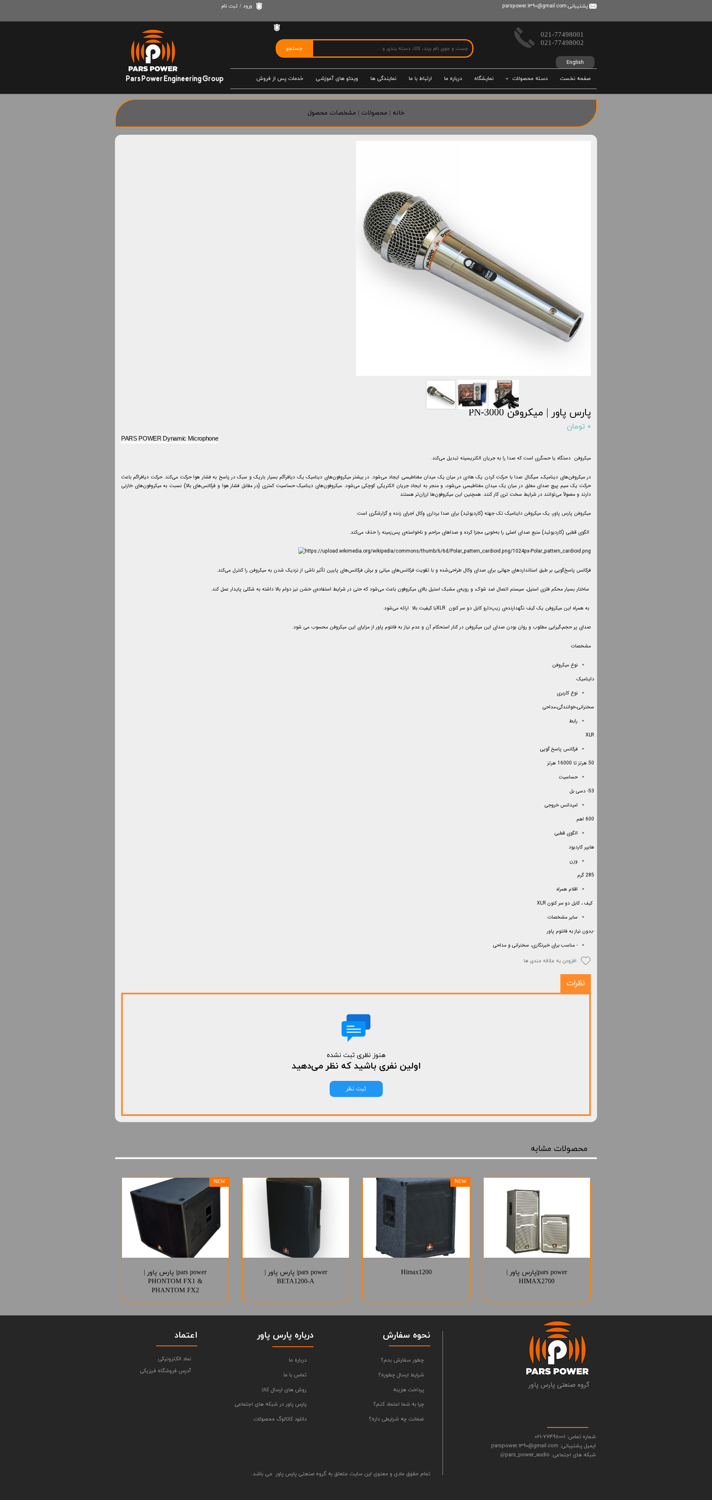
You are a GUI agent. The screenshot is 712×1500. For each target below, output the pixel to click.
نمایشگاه (484, 78)
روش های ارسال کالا (284, 1390)
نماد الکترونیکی (174, 1359)
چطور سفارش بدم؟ (402, 1360)
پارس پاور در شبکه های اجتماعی (274, 1404)
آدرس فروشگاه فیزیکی (165, 1371)
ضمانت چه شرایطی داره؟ (396, 1419)
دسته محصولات (530, 78)
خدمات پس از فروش (279, 78)
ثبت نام (229, 6)
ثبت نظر (356, 1089)
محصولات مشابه (559, 1149)
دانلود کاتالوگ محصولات (280, 1419)
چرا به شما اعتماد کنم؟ (398, 1404)
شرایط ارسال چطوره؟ (401, 1375)
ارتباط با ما (420, 78)
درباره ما (453, 78)
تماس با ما (295, 1375)
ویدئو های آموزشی (337, 78)
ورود (247, 6)
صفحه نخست (575, 78)
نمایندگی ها (383, 78)
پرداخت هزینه (408, 1390)
